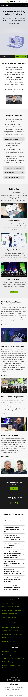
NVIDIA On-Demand (8, 641)
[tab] (7, 520)
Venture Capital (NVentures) (10, 606)
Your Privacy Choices (18, 687)
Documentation (19, 658)
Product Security (19, 691)
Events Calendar (17, 634)
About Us (5, 603)
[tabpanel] (14, 558)
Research (18, 610)
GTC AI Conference (7, 638)
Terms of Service (9, 689)
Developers (5, 651)
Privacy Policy (7, 687)
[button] (20, 2)
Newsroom (5, 627)
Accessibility (19, 689)
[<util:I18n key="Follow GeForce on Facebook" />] (7, 680)
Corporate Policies (8, 691)
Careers (14, 617)
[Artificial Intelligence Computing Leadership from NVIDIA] (11, 1)
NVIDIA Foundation (7, 610)
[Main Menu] (2, 2)
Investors (12, 603)
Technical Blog (6, 630)
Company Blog (14, 627)
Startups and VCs (7, 658)
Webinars (15, 630)
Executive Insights (7, 655)
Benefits (3, 56)
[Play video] (14, 99)
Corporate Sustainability (9, 613)
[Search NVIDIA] (4, 1)
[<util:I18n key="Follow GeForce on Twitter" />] (16, 680)
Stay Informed (6, 634)
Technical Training (7, 662)
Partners (13, 651)
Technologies (6, 617)
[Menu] (26, 5)
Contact (14, 693)
